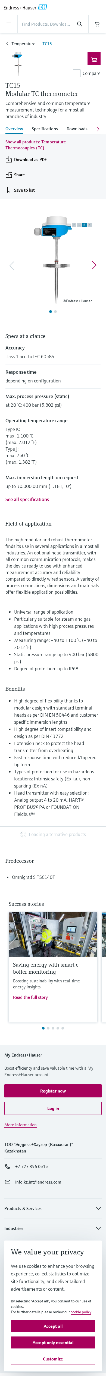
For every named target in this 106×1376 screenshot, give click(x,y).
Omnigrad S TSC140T (33, 877)
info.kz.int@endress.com (38, 1182)
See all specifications (27, 499)
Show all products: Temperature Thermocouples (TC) (35, 144)
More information (20, 1124)
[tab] (16, 129)
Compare (92, 73)
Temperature (23, 43)
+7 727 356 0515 (31, 1166)
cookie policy (81, 1311)
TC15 (47, 43)
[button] (53, 1090)
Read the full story (30, 997)
